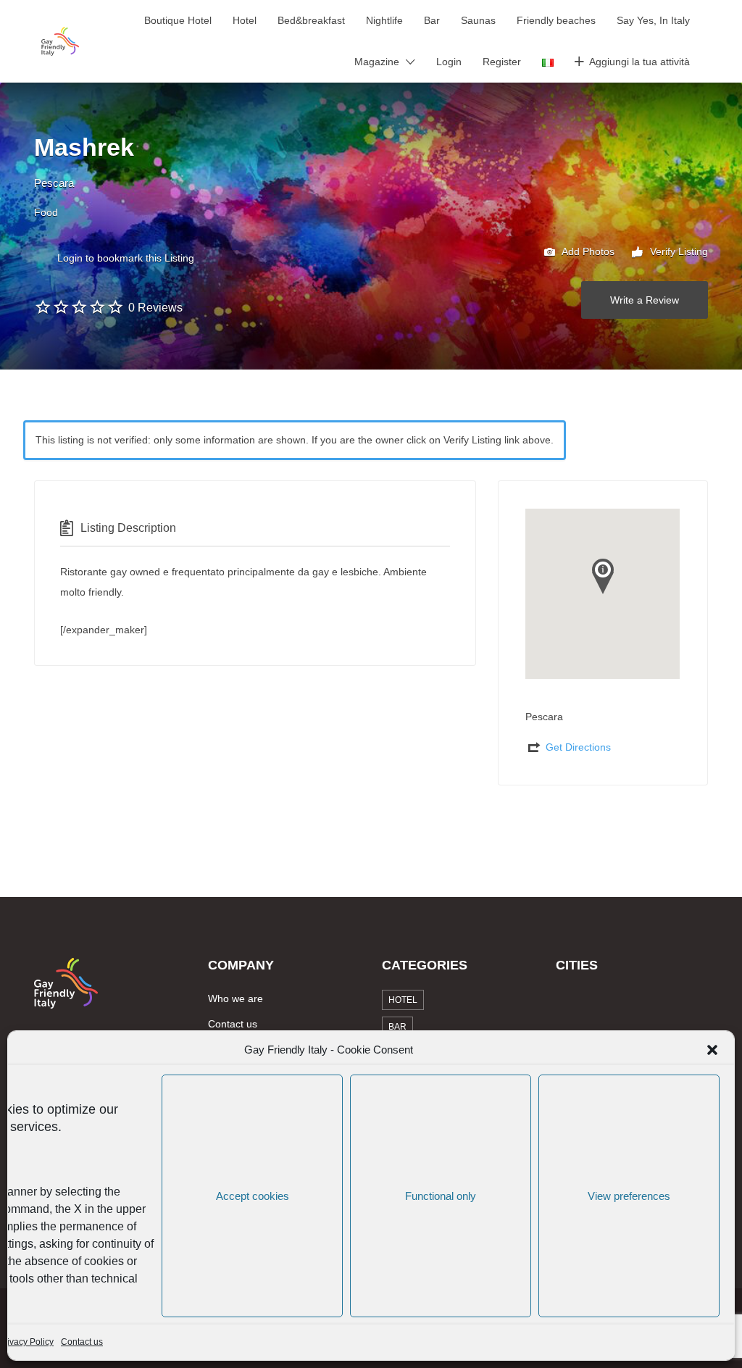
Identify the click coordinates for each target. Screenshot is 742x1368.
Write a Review (644, 300)
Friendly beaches (556, 20)
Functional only (440, 1196)
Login (449, 61)
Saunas (478, 20)
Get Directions (578, 747)
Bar (432, 20)
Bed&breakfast (311, 20)
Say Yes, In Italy (653, 20)
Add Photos (586, 251)
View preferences (629, 1196)
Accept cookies (252, 1196)
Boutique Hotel (178, 20)
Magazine (376, 61)
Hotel (245, 20)
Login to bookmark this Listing (125, 258)
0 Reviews (155, 307)
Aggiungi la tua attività (639, 61)
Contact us (82, 1342)
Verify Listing (677, 251)
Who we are (235, 998)
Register (502, 61)
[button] (712, 1050)
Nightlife (384, 20)
